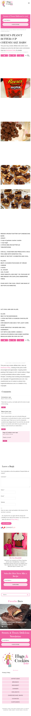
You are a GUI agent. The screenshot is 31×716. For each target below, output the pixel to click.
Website (3, 502)
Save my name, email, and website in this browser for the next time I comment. (14, 511)
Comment (3, 476)
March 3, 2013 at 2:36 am (6, 398)
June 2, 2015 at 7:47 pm (8, 434)
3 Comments (25, 52)
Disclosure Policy (11, 50)
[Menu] (29, 3)
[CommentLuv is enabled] (8, 527)
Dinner (15, 688)
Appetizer (15, 678)
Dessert (15, 685)
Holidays (15, 692)
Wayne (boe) (4, 411)
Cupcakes (15, 702)
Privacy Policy (14, 519)
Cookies (15, 698)
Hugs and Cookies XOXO (7, 3)
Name (3, 489)
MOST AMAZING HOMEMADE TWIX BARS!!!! (14, 623)
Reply (3, 407)
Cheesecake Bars (15, 695)
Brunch (15, 682)
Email (2, 496)
